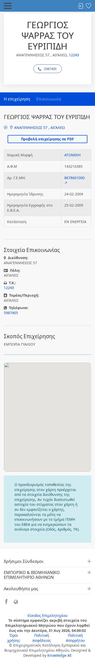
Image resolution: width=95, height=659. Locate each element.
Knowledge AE (59, 655)
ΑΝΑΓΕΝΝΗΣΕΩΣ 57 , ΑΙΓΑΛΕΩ (39, 127)
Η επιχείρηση (17, 99)
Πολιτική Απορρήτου (75, 638)
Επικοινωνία (48, 99)
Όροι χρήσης (13, 638)
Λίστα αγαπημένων (88, 6)
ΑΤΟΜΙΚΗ (72, 155)
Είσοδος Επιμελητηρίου (48, 615)
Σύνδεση (80, 6)
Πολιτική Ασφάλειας (41, 638)
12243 (74, 55)
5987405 (50, 68)
